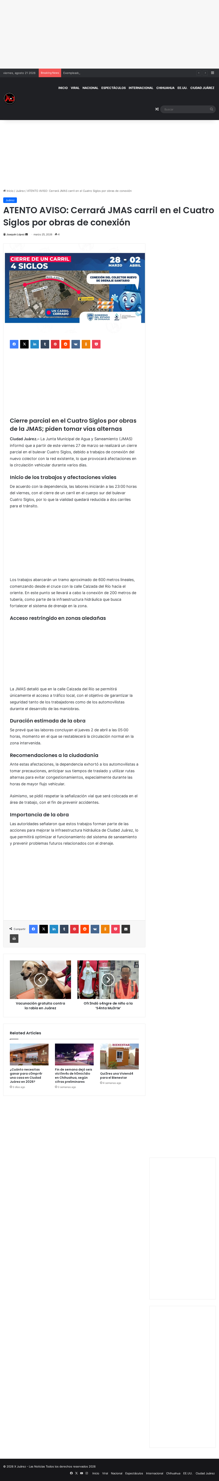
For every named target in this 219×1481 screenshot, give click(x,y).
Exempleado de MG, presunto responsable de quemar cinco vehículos (110, 73)
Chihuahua (165, 88)
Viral (75, 88)
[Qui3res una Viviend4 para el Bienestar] (119, 1056)
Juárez (20, 190)
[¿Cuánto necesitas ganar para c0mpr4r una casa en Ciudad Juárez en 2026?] (29, 1054)
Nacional (90, 88)
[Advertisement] (109, 34)
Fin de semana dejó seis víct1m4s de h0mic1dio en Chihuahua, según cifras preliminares (73, 1075)
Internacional (141, 88)
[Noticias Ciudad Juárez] (9, 98)
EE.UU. (182, 88)
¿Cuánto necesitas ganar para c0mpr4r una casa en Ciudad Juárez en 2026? (26, 1075)
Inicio (63, 88)
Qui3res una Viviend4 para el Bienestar (116, 1075)
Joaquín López (15, 234)
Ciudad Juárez (202, 88)
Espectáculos (113, 88)
